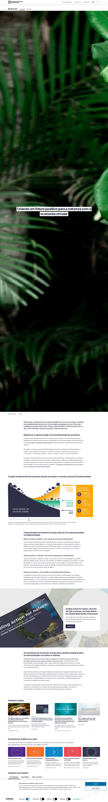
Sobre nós (77, 2)
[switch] (42, 799)
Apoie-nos (87, 2)
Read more (70, 626)
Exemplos (29, 9)
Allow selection (96, 788)
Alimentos (35, 766)
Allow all (96, 784)
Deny (95, 792)
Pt (94, 2)
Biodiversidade (12, 414)
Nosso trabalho (67, 2)
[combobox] (22, 414)
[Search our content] (98, 2)
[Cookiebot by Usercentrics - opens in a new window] (9, 799)
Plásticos (54, 767)
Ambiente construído (62, 730)
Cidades (68, 730)
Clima (56, 730)
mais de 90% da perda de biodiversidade (39, 442)
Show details (76, 799)
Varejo (19, 766)
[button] (22, 414)
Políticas (16, 730)
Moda (16, 766)
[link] (19, 717)
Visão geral (22, 9)
